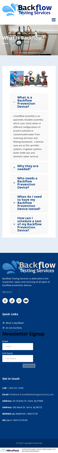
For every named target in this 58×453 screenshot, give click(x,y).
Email (5, 341)
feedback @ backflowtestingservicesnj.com (32, 394)
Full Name (7, 353)
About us (7, 292)
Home (5, 43)
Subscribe (29, 365)
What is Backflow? (14, 322)
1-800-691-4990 (16, 388)
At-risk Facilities (13, 327)
